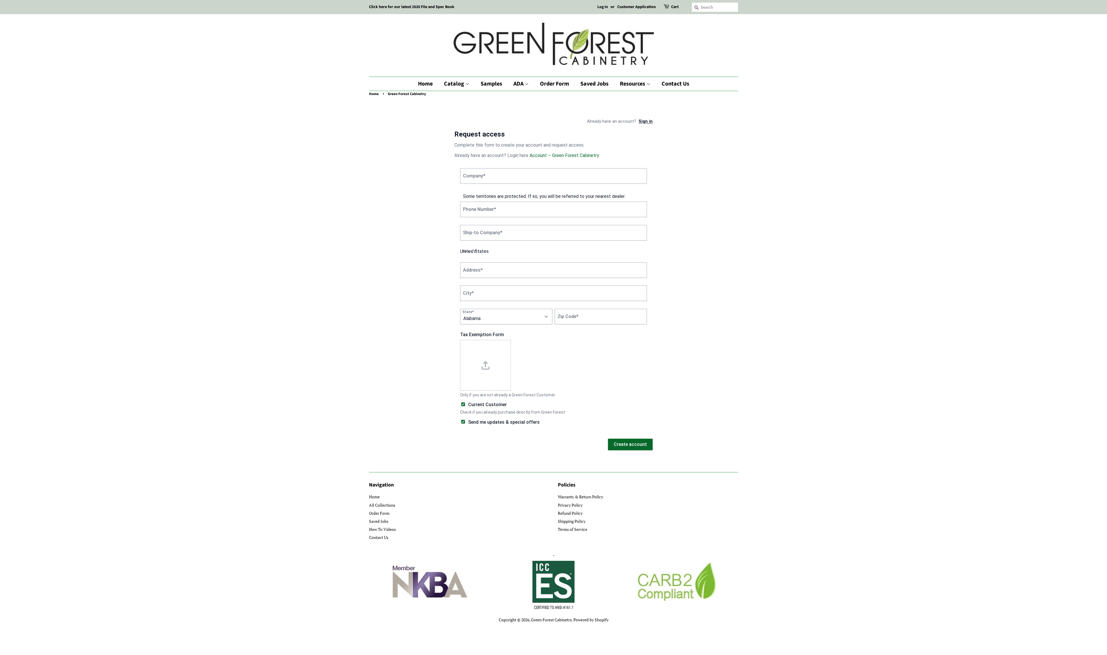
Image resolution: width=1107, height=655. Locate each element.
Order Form (554, 84)
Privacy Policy (570, 505)
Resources (633, 84)
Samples (491, 84)
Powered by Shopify (591, 619)
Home (425, 84)
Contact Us (675, 84)
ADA (519, 84)
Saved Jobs (594, 84)
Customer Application (636, 7)
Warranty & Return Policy (580, 496)
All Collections (382, 505)
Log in (602, 7)
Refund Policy (570, 513)
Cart (675, 7)
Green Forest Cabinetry (551, 619)
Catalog (454, 84)
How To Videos (382, 529)
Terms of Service (572, 529)
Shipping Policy (571, 521)
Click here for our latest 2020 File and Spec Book (411, 7)
